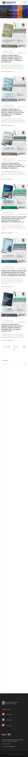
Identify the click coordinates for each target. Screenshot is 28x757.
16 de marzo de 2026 (8, 51)
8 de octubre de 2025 (8, 267)
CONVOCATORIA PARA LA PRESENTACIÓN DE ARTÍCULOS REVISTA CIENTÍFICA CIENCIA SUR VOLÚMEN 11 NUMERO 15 (12, 165)
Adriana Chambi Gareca (8, 53)
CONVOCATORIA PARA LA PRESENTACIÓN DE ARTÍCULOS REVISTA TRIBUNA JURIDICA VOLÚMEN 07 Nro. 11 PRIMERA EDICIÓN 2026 (11, 58)
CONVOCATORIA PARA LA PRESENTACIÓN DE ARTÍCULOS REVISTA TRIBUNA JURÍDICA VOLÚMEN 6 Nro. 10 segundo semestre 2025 (11, 327)
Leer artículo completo (6, 71)
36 (24, 347)
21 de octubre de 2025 (8, 213)
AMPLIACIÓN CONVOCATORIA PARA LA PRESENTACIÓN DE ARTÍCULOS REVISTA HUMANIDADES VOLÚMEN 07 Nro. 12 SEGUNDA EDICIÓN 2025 (13, 273)
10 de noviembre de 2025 (9, 159)
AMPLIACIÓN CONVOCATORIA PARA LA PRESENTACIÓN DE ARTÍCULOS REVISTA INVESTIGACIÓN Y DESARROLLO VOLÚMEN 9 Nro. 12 (13, 219)
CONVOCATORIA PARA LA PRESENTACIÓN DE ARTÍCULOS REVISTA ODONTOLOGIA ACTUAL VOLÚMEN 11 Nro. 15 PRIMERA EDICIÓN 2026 (12, 112)
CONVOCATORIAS (22, 53)
